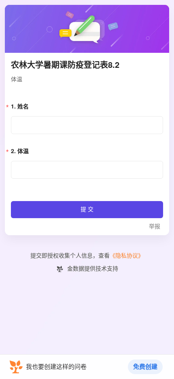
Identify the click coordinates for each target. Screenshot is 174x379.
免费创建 (145, 367)
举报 (154, 226)
